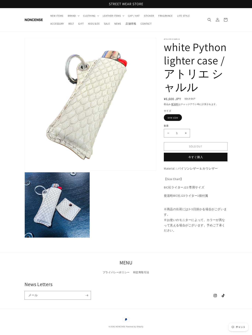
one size (173, 117)
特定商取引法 (141, 272)
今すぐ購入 (195, 157)
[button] (73, 16)
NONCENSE (120, 326)
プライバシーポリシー (116, 272)
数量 (166, 125)
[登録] (87, 295)
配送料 (174, 104)
